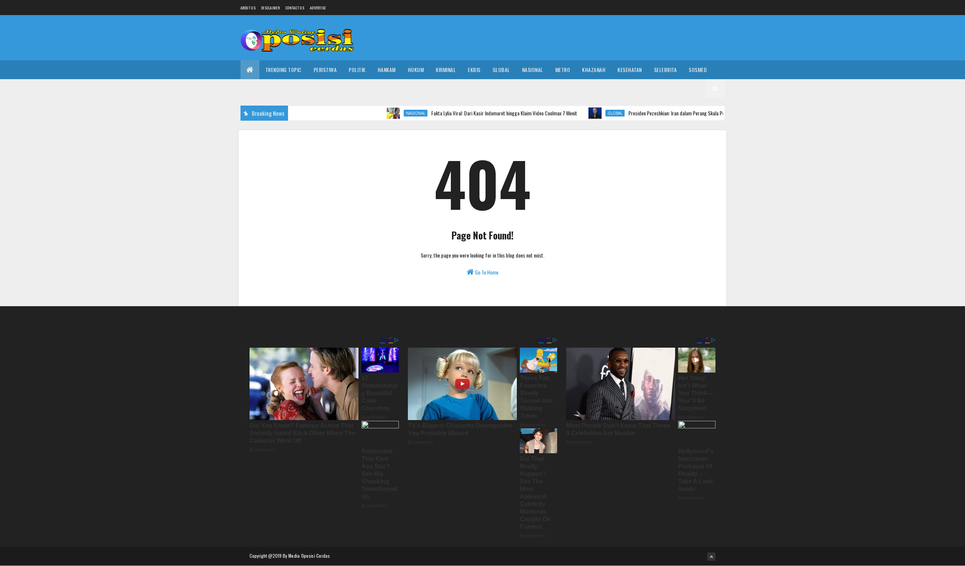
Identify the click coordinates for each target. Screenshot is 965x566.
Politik (357, 70)
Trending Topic (283, 70)
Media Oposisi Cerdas (309, 555)
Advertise (318, 8)
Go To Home (486, 272)
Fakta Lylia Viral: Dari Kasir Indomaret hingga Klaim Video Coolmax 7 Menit (491, 113)
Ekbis (474, 70)
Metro (562, 70)
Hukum (416, 70)
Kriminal (446, 70)
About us (248, 8)
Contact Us (294, 8)
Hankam (387, 70)
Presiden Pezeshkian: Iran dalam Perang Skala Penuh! (667, 113)
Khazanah (593, 70)
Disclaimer (270, 8)
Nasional (532, 70)
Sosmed (698, 70)
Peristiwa (325, 70)
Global (501, 70)
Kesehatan (629, 70)
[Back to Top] (711, 556)
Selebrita (665, 70)
